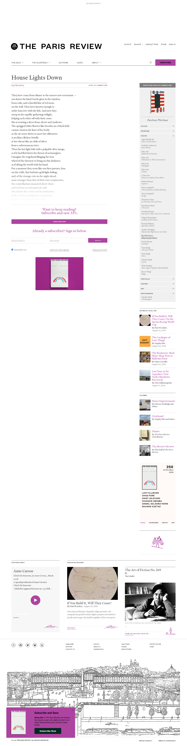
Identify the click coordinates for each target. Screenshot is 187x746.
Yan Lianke (130, 575)
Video (152, 646)
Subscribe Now (48, 731)
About (95, 62)
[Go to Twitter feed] (28, 645)
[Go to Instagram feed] (13, 645)
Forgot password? (100, 249)
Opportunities (155, 644)
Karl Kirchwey (17, 85)
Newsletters (152, 44)
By (126, 573)
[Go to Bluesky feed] (35, 645)
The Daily (16, 62)
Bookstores (126, 649)
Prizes (124, 646)
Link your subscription (59, 249)
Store (164, 44)
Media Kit (97, 646)
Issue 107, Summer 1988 (98, 85)
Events (127, 44)
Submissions (99, 649)
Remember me (20, 249)
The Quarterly (40, 62)
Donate (138, 44)
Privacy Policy (145, 741)
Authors (63, 62)
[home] (56, 47)
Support (69, 646)
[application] (35, 612)
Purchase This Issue (157, 120)
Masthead (126, 644)
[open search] (150, 62)
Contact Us (70, 649)
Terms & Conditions (167, 741)
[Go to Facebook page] (21, 645)
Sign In (172, 44)
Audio (80, 62)
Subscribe (165, 62)
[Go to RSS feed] (42, 645)
